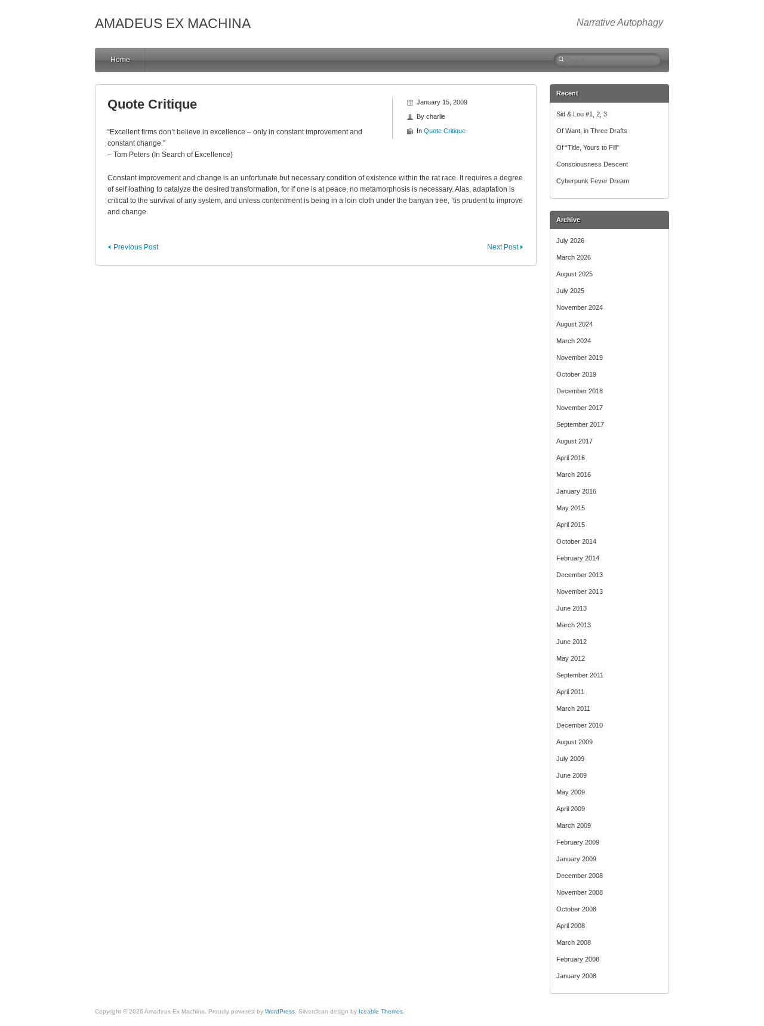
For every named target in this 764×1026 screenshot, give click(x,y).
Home (120, 60)
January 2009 (576, 858)
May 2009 (570, 792)
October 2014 (576, 541)
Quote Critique (445, 130)
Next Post (502, 247)
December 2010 (579, 725)
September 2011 (579, 675)
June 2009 (571, 775)
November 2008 (579, 892)
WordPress (280, 1011)
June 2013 (571, 608)
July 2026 (570, 240)
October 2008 (576, 909)
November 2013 (579, 591)
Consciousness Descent (592, 164)
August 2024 (574, 324)
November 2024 (579, 307)
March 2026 (573, 257)
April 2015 (570, 524)
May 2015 (570, 508)
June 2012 (571, 641)
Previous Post (135, 247)
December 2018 (579, 391)
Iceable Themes (381, 1011)
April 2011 (570, 691)
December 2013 (579, 574)
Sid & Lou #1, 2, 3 (581, 114)
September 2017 (580, 424)
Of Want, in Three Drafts (591, 130)
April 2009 (570, 808)
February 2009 (577, 842)
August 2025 (574, 274)
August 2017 (574, 441)
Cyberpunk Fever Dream (592, 180)
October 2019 (576, 374)
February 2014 (577, 558)
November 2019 (579, 357)
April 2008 (570, 925)
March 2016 (573, 474)
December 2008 (579, 875)
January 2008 (576, 975)
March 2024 (573, 340)
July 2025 (570, 290)
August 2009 (574, 741)
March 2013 (573, 624)
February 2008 (577, 959)
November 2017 (579, 407)
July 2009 (570, 758)
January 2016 (576, 491)
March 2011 (573, 708)
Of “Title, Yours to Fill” (587, 147)
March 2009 (573, 825)
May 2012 (570, 658)
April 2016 (570, 457)
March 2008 (573, 942)
